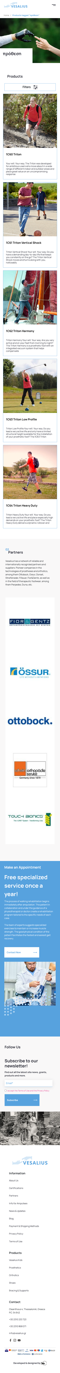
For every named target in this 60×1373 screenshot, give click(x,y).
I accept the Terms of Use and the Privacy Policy (28, 1090)
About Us (13, 1180)
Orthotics (14, 1275)
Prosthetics (15, 1267)
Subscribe (12, 1100)
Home (6, 15)
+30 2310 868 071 (17, 1326)
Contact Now (14, 952)
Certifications (16, 1188)
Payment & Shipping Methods (24, 1226)
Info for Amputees (18, 1203)
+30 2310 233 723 (17, 1319)
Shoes (12, 1282)
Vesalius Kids (15, 1260)
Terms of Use (15, 1241)
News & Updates (17, 1210)
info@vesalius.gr (17, 1333)
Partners (13, 1195)
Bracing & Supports (19, 1290)
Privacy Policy (16, 1233)
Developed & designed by (27, 1363)
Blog (11, 1218)
